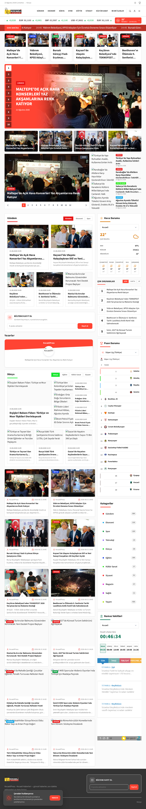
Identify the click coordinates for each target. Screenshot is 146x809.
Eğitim (79, 11)
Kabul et (55, 798)
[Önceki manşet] (8, 205)
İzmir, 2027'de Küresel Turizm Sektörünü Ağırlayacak (71, 654)
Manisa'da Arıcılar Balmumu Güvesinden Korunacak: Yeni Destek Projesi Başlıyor (24, 654)
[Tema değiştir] (135, 3)
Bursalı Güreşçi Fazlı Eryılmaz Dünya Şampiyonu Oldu (22, 555)
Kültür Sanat (102, 11)
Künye (29, 3)
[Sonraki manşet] (86, 205)
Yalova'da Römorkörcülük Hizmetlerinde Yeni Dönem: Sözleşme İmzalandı (73, 754)
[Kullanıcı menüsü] (134, 11)
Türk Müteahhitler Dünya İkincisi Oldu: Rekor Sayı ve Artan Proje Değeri (24, 754)
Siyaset (89, 11)
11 (66, 205)
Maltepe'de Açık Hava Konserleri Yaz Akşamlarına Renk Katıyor (22, 505)
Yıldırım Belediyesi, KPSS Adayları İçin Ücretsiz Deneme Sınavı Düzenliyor (57, 27)
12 (70, 205)
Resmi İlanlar (118, 11)
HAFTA (132, 281)
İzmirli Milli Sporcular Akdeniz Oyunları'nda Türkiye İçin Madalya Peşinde (72, 704)
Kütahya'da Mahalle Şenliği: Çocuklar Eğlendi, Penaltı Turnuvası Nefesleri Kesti (25, 704)
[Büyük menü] (139, 11)
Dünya (62, 11)
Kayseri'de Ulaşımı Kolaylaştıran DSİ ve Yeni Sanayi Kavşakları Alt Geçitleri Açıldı (72, 555)
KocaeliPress (13, 499)
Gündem (40, 11)
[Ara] (130, 11)
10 (8, 124)
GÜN (125, 281)
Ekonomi (51, 11)
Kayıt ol (85, 326)
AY (139, 281)
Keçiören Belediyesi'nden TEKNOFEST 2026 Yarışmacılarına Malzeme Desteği (25, 605)
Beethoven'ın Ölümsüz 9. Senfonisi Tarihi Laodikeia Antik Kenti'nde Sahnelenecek (71, 605)
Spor (70, 11)
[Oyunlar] (139, 3)
